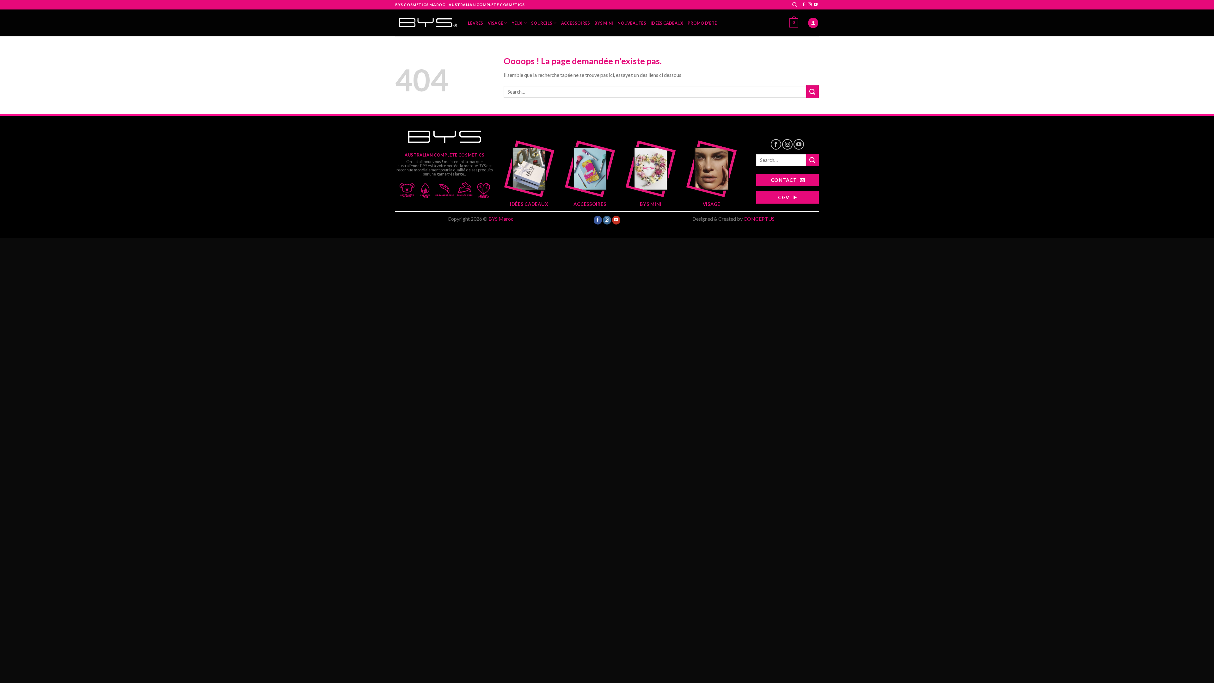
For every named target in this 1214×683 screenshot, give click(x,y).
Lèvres (475, 23)
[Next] (729, 170)
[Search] (794, 4)
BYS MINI (603, 23)
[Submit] (812, 91)
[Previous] (511, 170)
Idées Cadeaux (667, 23)
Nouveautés (631, 23)
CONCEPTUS (759, 219)
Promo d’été (702, 23)
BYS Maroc (500, 219)
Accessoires (575, 23)
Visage (495, 23)
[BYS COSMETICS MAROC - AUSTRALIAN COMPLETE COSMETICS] (426, 23)
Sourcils (541, 23)
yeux (517, 23)
